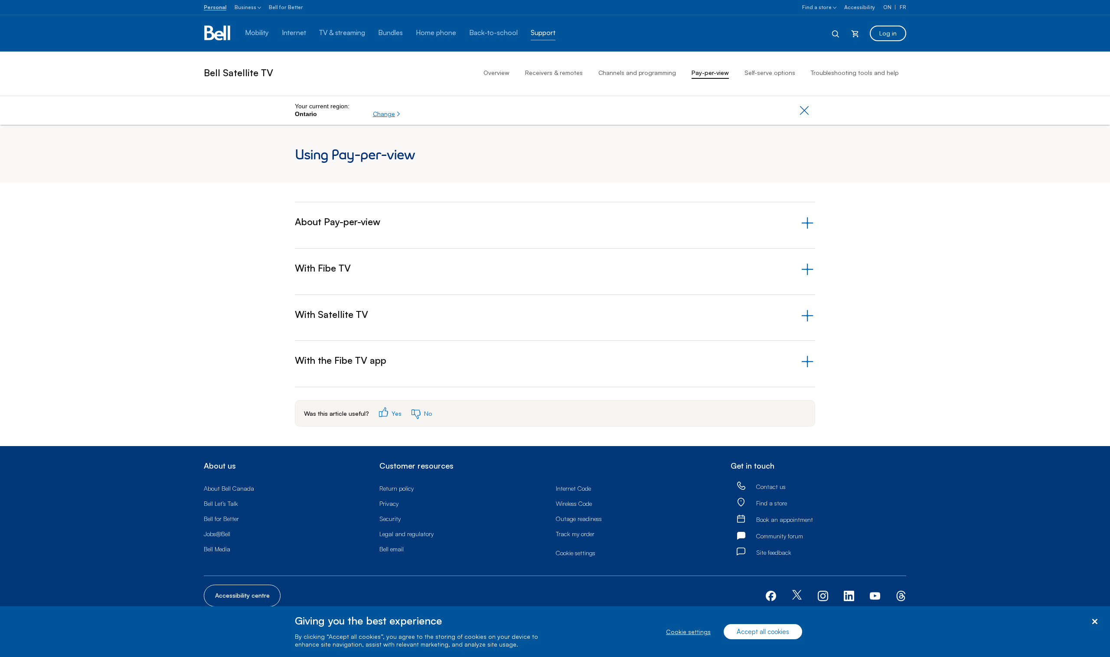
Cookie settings (688, 631)
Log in (888, 33)
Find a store (817, 7)
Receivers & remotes (554, 72)
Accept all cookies (763, 632)
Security (390, 518)
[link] (741, 486)
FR (903, 7)
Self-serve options (769, 72)
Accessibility (859, 7)
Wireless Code (574, 503)
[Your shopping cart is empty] (855, 33)
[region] (555, 631)
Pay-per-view (710, 72)
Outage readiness (579, 518)
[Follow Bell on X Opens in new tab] (797, 596)
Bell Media (217, 549)
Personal (215, 7)
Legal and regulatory (406, 533)
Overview (496, 72)
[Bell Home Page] (218, 33)
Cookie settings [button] (575, 553)
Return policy (396, 488)
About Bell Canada (229, 488)
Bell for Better (286, 7)
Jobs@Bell (217, 533)
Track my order (575, 533)
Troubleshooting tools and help (854, 72)
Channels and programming (637, 72)
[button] (387, 114)
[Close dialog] (1094, 621)
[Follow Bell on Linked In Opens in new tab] (849, 595)
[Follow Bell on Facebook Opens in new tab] (771, 595)
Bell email (391, 549)
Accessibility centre (242, 595)
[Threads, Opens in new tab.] (901, 595)
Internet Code (573, 488)
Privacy (388, 503)
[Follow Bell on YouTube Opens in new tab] (875, 595)
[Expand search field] (836, 33)
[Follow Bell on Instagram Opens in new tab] (823, 596)
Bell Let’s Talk (221, 503)
